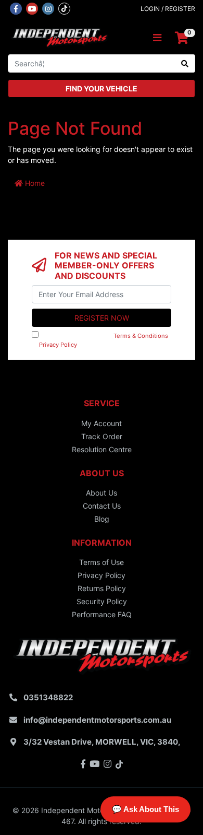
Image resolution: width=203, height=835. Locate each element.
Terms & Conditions (140, 335)
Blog (101, 518)
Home (34, 183)
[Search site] (185, 63)
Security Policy (102, 601)
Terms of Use (101, 562)
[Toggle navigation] (157, 38)
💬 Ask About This (145, 809)
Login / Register (168, 9)
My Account (101, 423)
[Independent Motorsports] (59, 37)
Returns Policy (102, 588)
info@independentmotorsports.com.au (97, 720)
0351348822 (48, 697)
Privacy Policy (58, 344)
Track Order (101, 436)
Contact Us (102, 505)
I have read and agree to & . (100, 340)
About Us (101, 492)
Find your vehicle (101, 88)
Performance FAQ (102, 614)
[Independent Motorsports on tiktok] (64, 8)
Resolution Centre (102, 449)
